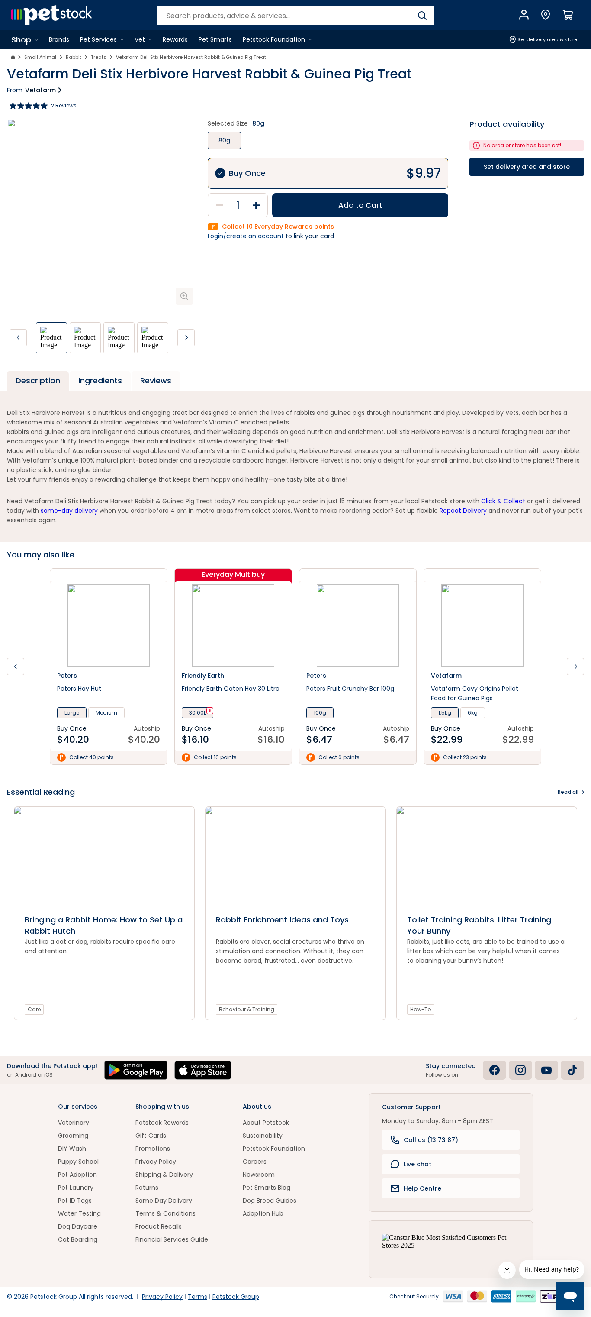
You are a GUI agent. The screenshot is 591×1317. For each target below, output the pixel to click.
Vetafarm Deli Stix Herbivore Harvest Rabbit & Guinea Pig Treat (191, 57)
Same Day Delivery (163, 1200)
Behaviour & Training (246, 1009)
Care (34, 1009)
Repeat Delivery (463, 510)
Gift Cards (150, 1135)
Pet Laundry (75, 1187)
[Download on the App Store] (202, 1070)
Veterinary (73, 1122)
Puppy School (78, 1161)
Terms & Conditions (165, 1213)
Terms (197, 1296)
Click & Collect (503, 501)
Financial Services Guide (171, 1239)
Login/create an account (246, 236)
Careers (255, 1161)
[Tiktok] (572, 1070)
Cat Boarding (77, 1239)
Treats (98, 57)
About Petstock (266, 1122)
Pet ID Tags (75, 1200)
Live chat (417, 1164)
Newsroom (259, 1174)
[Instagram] (520, 1070)
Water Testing (79, 1213)
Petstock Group (235, 1296)
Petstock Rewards (162, 1122)
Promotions (152, 1148)
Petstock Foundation (274, 1148)
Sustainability (263, 1135)
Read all (568, 792)
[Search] (422, 15)
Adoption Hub (263, 1213)
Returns (146, 1187)
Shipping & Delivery (164, 1174)
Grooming (73, 1135)
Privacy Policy (155, 1161)
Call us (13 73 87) (431, 1140)
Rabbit (73, 57)
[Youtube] (546, 1070)
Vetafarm (40, 90)
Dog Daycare (77, 1226)
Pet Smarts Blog (266, 1187)
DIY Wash (72, 1148)
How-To (420, 1009)
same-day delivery (69, 510)
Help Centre (422, 1188)
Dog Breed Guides (269, 1200)
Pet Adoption (77, 1174)
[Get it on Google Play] (135, 1070)
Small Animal (40, 57)
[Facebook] (494, 1070)
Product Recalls (158, 1226)
